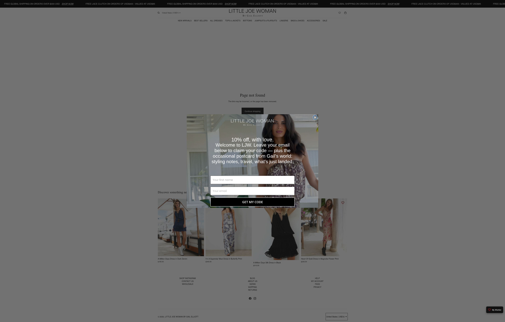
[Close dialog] (315, 117)
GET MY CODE (252, 202)
